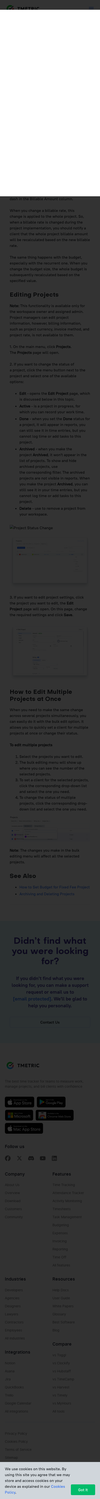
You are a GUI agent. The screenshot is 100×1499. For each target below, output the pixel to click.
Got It (83, 1489)
